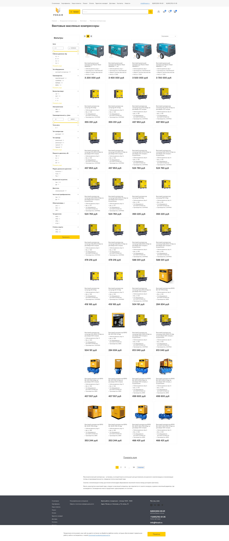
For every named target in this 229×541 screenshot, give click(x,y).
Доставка (112, 3)
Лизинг (85, 3)
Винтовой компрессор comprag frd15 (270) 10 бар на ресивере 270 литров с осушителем (165, 152)
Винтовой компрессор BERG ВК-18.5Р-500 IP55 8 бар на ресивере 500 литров (141, 426)
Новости (127, 3)
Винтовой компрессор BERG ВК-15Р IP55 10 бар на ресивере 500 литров (118, 380)
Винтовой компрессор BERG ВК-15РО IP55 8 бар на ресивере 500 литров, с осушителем (141, 381)
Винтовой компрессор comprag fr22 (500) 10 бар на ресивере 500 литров (94, 334)
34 (134, 467)
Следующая (141, 467)
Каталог (76, 12)
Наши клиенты (76, 3)
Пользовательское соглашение (79, 501)
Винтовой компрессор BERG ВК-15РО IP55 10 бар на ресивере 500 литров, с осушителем (165, 381)
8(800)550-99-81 (157, 3)
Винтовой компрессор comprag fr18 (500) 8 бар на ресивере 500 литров (94, 243)
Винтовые (83, 21)
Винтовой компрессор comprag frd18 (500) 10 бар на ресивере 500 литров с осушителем (166, 244)
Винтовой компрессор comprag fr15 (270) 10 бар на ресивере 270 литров (165, 107)
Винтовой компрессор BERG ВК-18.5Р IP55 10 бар (118, 425)
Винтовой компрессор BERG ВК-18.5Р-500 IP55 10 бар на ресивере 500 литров (165, 426)
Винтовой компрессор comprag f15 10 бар (116, 107)
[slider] (53, 51)
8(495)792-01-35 (171, 3)
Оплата (91, 3)
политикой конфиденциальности (99, 535)
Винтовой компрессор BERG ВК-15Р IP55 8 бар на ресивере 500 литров (94, 380)
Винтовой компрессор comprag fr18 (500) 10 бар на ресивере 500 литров (118, 243)
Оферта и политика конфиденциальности (82, 504)
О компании (56, 3)
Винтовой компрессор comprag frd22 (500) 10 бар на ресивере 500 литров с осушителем (165, 335)
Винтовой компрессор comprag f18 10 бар (163, 197)
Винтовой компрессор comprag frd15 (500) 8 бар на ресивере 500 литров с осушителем (94, 198)
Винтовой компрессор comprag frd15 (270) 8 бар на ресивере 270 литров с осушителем (141, 152)
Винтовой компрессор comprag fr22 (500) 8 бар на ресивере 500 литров (141, 289)
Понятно (156, 534)
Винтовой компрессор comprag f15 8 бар (92, 107)
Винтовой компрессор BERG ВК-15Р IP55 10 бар (118, 333)
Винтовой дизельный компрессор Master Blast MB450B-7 (93, 64)
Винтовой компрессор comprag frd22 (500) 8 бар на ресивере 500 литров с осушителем (141, 335)
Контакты (120, 3)
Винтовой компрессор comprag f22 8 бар (92, 289)
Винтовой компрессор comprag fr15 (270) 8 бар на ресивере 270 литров (141, 107)
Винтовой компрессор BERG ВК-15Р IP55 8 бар (165, 289)
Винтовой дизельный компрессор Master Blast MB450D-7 (140, 64)
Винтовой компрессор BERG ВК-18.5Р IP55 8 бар (94, 425)
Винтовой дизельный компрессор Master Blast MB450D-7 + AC (164, 64)
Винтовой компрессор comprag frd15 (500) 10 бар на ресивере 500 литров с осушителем (118, 198)
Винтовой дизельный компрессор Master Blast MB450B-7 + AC (117, 64)
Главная (54, 21)
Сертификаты (65, 3)
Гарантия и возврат (101, 3)
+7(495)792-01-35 (157, 517)
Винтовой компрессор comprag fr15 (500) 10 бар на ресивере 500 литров (118, 152)
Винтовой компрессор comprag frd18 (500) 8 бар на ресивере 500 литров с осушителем (141, 244)
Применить (66, 237)
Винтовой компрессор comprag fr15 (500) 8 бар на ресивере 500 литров (94, 152)
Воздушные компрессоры (68, 21)
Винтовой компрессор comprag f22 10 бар (116, 289)
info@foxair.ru (145, 3)
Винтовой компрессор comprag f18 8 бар (139, 197)
